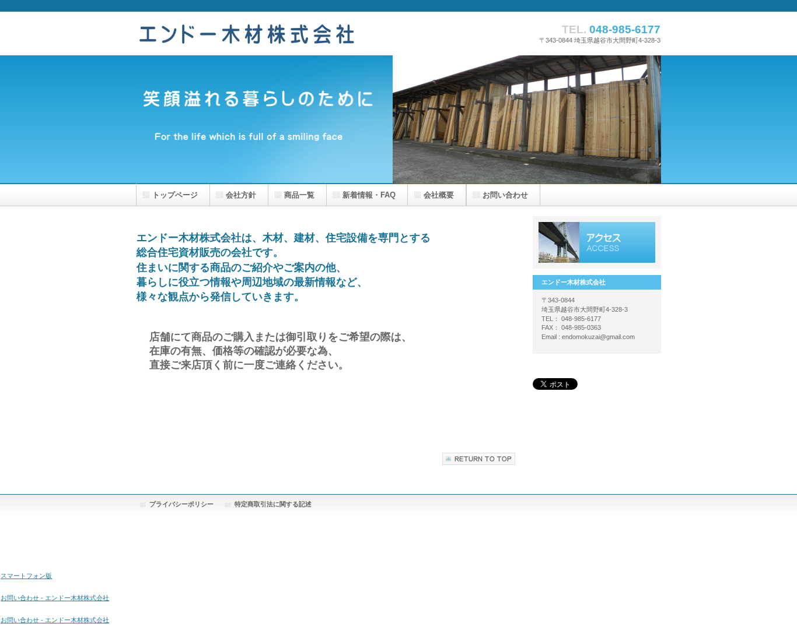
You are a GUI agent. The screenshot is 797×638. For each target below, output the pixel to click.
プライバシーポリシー (181, 503)
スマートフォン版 (26, 575)
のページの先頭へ (478, 459)
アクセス (597, 242)
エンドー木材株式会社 (248, 33)
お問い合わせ (505, 195)
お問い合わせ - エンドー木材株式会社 (55, 597)
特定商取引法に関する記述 (273, 503)
